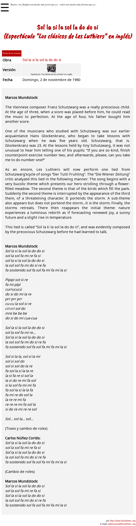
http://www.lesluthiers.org (122, 520)
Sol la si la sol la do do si (41, 60)
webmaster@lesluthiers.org (121, 524)
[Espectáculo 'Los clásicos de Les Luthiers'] (51, 72)
